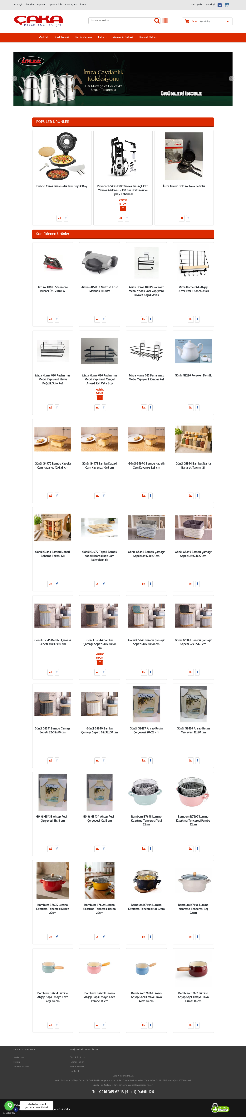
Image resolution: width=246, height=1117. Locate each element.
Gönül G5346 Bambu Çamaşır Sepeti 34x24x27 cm (193, 554)
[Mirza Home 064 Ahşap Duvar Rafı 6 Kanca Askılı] (193, 262)
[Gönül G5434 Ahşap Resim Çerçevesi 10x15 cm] (99, 792)
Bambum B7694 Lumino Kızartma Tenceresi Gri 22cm (146, 907)
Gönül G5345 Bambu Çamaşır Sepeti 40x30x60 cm (52, 642)
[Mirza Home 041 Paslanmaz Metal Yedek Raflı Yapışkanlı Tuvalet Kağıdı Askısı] (146, 262)
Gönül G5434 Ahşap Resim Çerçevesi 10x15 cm (99, 818)
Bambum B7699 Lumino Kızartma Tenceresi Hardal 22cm (99, 909)
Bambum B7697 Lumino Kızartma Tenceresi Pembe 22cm (193, 820)
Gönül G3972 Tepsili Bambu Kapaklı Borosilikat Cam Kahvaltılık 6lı (99, 556)
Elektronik (62, 37)
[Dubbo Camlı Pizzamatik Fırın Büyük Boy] (61, 156)
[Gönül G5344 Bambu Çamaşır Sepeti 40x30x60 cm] (99, 615)
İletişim (16, 1062)
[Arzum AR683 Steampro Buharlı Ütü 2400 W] (52, 262)
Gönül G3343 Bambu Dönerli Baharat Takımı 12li (52, 554)
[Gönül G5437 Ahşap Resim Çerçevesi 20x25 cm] (146, 704)
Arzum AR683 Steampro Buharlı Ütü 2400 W (52, 289)
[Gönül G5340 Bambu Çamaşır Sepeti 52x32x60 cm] (99, 704)
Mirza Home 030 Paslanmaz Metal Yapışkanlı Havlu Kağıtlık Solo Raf (52, 379)
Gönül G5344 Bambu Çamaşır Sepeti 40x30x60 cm (99, 644)
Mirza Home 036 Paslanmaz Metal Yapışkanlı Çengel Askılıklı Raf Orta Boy (99, 379)
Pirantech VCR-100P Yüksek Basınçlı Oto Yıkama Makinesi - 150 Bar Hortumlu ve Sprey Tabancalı (122, 190)
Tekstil (102, 37)
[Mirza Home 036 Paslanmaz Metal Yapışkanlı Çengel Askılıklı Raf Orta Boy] (99, 351)
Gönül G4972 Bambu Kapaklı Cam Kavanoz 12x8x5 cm (53, 465)
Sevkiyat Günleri (21, 1066)
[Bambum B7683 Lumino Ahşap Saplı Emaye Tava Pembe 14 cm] (99, 968)
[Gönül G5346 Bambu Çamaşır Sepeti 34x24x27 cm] (193, 527)
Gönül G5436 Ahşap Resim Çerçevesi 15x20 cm (193, 730)
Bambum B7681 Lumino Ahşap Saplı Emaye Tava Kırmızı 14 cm (193, 997)
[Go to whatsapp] (9, 1105)
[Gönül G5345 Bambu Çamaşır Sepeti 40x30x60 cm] (52, 615)
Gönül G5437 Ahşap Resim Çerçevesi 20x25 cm (146, 730)
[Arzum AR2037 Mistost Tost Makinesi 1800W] (99, 262)
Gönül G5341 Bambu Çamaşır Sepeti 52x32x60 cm (53, 730)
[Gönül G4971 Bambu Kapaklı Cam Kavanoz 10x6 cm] (99, 439)
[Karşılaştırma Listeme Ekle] (59, 218)
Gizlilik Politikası (77, 1057)
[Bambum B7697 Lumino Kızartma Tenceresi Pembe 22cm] (193, 792)
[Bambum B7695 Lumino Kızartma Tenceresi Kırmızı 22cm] (52, 880)
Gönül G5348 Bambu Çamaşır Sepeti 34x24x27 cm (146, 554)
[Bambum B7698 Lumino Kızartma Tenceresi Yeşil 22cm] (146, 792)
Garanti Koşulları (77, 1066)
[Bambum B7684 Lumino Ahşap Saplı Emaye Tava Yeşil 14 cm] (52, 968)
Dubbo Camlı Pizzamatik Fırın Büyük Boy (62, 186)
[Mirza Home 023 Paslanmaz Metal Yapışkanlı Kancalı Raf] (146, 351)
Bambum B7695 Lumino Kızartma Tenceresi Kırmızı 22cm (52, 909)
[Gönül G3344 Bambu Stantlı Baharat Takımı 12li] (193, 439)
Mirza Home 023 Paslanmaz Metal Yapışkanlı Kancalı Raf (146, 377)
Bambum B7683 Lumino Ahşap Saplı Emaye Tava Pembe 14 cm (99, 997)
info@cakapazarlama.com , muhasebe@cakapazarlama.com (126, 1085)
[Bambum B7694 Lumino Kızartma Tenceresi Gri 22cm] (146, 880)
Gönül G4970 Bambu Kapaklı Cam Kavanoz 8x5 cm (146, 465)
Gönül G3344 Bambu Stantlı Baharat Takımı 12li (193, 465)
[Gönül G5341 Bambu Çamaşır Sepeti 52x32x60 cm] (52, 704)
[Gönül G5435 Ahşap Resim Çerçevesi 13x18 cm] (52, 792)
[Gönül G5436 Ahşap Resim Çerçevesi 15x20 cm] (193, 704)
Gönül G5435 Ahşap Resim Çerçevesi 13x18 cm (52, 818)
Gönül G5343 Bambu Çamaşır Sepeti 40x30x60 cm (146, 642)
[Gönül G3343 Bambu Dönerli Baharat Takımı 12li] (52, 527)
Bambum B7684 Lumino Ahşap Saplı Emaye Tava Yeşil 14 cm (52, 997)
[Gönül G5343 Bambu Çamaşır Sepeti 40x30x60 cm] (146, 615)
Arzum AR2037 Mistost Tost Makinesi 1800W (99, 289)
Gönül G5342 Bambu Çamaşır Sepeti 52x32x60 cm (193, 642)
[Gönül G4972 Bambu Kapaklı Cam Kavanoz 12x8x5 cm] (52, 439)
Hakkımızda (18, 1057)
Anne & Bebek (123, 37)
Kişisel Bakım (148, 37)
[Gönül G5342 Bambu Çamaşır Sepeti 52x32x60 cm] (193, 615)
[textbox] (124, 21)
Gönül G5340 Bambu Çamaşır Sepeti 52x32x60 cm (99, 730)
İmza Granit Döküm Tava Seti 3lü (184, 186)
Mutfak (43, 37)
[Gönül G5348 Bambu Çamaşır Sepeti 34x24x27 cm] (146, 527)
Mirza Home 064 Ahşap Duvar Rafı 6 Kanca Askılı (193, 289)
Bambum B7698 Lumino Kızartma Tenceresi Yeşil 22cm (146, 820)
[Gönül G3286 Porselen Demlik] (193, 351)
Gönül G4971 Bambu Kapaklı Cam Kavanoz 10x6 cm (99, 465)
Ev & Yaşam (83, 37)
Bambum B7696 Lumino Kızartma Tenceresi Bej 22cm (193, 909)
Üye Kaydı (74, 1071)
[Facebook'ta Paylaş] (66, 218)
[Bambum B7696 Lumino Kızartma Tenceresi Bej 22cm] (193, 880)
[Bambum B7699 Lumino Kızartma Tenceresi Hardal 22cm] (99, 880)
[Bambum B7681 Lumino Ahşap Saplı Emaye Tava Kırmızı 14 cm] (193, 968)
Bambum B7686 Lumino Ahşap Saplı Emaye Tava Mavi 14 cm (146, 997)
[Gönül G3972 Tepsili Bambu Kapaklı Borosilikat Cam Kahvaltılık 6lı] (99, 527)
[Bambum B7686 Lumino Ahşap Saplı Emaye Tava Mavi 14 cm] (146, 968)
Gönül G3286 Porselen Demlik (193, 375)
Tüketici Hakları (77, 1062)
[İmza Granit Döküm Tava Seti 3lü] (184, 156)
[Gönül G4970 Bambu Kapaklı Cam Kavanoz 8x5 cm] (146, 439)
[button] (29, 79)
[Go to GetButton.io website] (9, 1113)
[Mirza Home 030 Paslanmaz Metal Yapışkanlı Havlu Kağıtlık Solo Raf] (52, 351)
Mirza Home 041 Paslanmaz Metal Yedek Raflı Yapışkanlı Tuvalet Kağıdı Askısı (146, 291)
